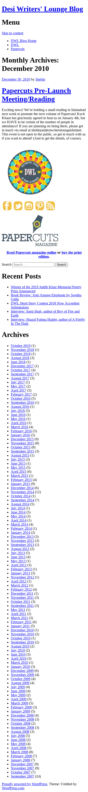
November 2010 (22, 634)
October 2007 (20, 772)
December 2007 (22, 764)
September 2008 (22, 727)
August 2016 (20, 407)
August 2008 (20, 732)
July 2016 (18, 411)
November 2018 (22, 350)
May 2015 (18, 467)
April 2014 (18, 520)
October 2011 (20, 602)
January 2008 (20, 760)
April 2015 (18, 472)
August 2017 (20, 378)
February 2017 (21, 394)
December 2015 (22, 439)
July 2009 (18, 687)
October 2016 (20, 398)
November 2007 (22, 768)
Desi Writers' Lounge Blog (42, 9)
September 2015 (22, 451)
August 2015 (20, 455)
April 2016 (18, 423)
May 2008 (18, 744)
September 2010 (22, 642)
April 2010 (18, 658)
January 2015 (20, 484)
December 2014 (22, 488)
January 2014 (20, 532)
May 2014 (18, 516)
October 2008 (20, 723)
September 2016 (22, 402)
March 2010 (19, 662)
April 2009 (18, 699)
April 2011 (18, 614)
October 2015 (20, 447)
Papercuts (18, 49)
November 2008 (22, 719)
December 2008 (22, 715)
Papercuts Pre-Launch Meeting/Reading (36, 94)
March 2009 (19, 703)
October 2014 (20, 496)
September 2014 (22, 500)
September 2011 (22, 606)
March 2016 (19, 427)
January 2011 (20, 626)
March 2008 (19, 752)
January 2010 (20, 667)
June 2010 (18, 654)
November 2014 (22, 492)
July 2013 (18, 553)
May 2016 (18, 419)
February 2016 (21, 431)
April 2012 (18, 581)
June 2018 (18, 362)
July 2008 (18, 736)
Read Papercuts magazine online (31, 252)
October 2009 (20, 679)
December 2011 (22, 593)
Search (7, 264)
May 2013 (18, 561)
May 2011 (18, 610)
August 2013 (20, 549)
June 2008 (18, 740)
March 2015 (19, 476)
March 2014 (19, 524)
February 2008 (21, 756)
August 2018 (20, 358)
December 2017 (22, 366)
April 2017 (18, 390)
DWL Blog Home (24, 41)
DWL (15, 45)
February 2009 (21, 707)
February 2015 (21, 480)
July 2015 (18, 459)
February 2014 (21, 528)
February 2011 (21, 622)
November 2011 (22, 597)
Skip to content (12, 33)
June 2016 (18, 415)
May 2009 (18, 695)
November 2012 (22, 577)
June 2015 (18, 463)
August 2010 (20, 646)
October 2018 (20, 354)
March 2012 (19, 585)
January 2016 (20, 435)
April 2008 (18, 748)
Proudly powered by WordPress (24, 784)
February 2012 (21, 589)
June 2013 (18, 557)
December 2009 (22, 671)
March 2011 (19, 618)
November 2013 (22, 541)
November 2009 (22, 675)
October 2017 (20, 370)
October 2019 (20, 346)
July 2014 (18, 508)
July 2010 (18, 650)
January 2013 (20, 573)
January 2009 (20, 711)
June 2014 (18, 512)
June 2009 (18, 691)
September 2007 (22, 776)
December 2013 (22, 537)
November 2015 (22, 443)
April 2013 (18, 565)
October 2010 (20, 638)
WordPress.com (13, 788)
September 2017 (22, 374)
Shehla (40, 79)
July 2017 (18, 382)
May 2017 (18, 386)
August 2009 (20, 683)
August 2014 (20, 504)
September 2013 (22, 545)
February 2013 (21, 569)
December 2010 (22, 630)
